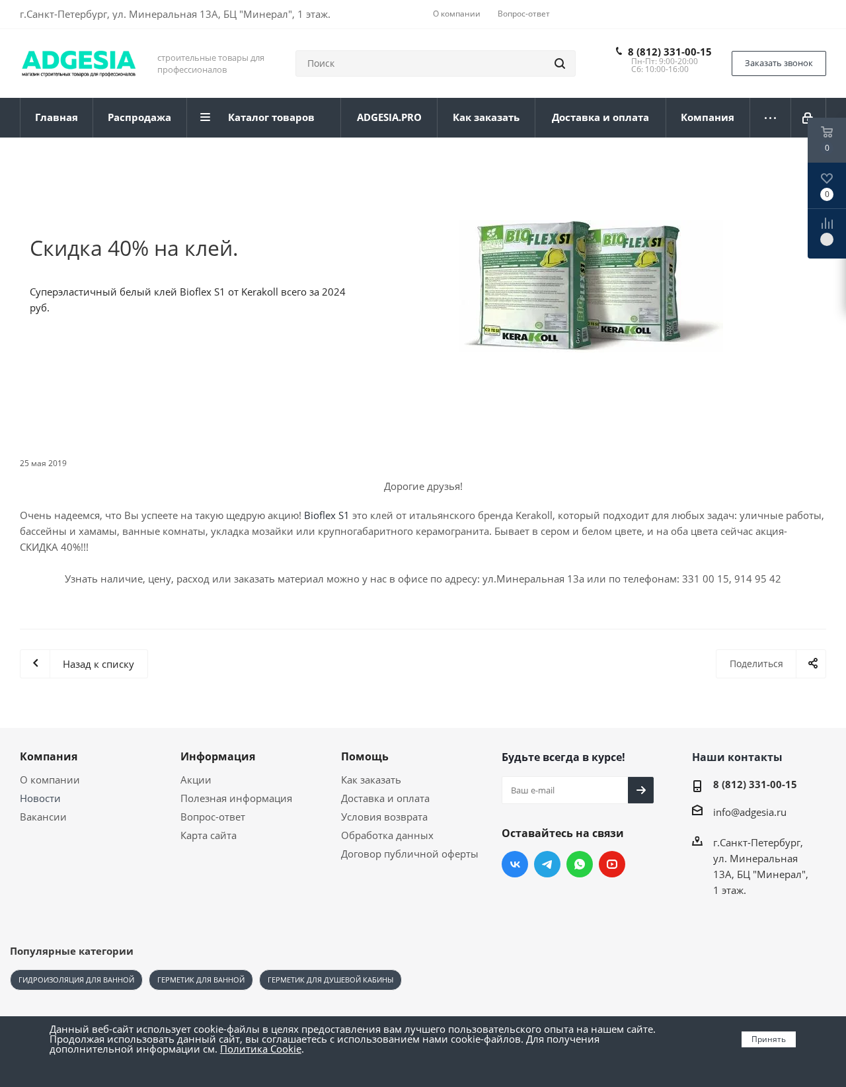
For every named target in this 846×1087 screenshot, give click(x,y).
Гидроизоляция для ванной (76, 980)
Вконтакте (515, 864)
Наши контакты (737, 757)
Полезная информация (236, 798)
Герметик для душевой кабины (330, 980)
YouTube (612, 864)
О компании (50, 779)
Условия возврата (384, 816)
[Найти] (560, 63)
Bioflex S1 (327, 515)
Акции (196, 779)
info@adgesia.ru (750, 812)
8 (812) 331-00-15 (670, 52)
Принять (768, 1039)
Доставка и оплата (385, 798)
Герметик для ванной (201, 980)
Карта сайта (208, 835)
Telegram (547, 864)
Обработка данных (387, 835)
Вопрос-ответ (212, 816)
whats (579, 864)
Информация (217, 756)
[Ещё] (770, 118)
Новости (40, 798)
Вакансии (43, 816)
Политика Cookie (260, 1048)
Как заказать (371, 779)
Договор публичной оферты (410, 853)
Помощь (365, 756)
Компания (48, 756)
